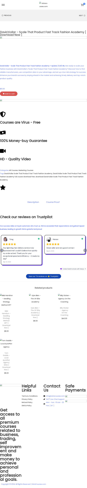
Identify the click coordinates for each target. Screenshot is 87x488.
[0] (82, 5)
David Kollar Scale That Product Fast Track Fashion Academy (28, 173)
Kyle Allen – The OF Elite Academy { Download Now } (35, 313)
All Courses (13, 170)
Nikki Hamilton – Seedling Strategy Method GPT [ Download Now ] (6, 319)
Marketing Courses (26, 170)
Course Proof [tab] (53, 202)
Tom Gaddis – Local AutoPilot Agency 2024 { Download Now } (6, 361)
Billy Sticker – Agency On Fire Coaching (64, 311)
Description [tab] (33, 202)
